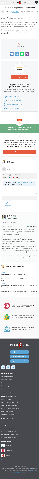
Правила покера (6, 382)
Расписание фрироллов (8, 414)
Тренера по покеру (7, 389)
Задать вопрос (19, 152)
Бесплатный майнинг (7, 411)
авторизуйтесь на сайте (24, 182)
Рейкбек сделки (6, 399)
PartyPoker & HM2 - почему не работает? (14, 274)
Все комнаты (5, 459)
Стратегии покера (6, 392)
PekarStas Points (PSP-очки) (9, 405)
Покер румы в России (7, 425)
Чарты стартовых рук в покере (10, 408)
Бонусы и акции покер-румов (9, 434)
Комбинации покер (6, 379)
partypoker (15, 11)
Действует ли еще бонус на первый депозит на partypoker (19, 291)
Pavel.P (7, 11)
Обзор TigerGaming (19, 77)
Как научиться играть (7, 376)
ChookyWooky (11, 215)
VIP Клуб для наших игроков (9, 402)
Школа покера (5, 386)
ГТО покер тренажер (7, 428)
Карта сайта (33, 470)
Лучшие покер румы (7, 422)
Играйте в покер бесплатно (9, 431)
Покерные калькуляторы (8, 437)
